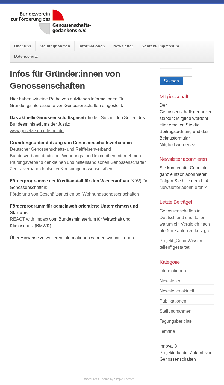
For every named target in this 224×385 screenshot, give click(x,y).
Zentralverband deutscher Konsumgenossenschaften (61, 169)
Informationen (92, 46)
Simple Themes (124, 379)
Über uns (22, 46)
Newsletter (123, 46)
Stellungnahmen (55, 46)
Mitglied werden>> (177, 144)
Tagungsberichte (176, 321)
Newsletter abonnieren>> (184, 187)
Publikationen (173, 301)
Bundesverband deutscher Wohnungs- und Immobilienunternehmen (75, 155)
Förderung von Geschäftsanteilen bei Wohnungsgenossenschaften (74, 194)
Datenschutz (26, 56)
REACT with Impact (29, 219)
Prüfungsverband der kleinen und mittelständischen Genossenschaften (78, 162)
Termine (167, 331)
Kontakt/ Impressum (160, 46)
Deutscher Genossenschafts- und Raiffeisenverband (60, 149)
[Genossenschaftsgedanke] (51, 33)
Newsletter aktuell (177, 291)
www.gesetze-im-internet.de (37, 130)
